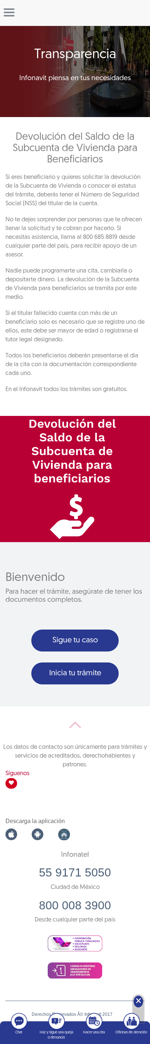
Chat (18, 1032)
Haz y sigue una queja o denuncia (56, 1035)
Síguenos (17, 773)
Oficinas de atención (131, 1032)
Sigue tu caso (75, 640)
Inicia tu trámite (75, 673)
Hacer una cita (94, 1032)
